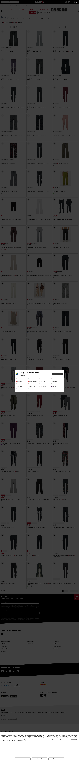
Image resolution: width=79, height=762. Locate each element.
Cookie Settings (74, 739)
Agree (23, 758)
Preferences (56, 758)
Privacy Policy (23, 740)
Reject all (39, 758)
